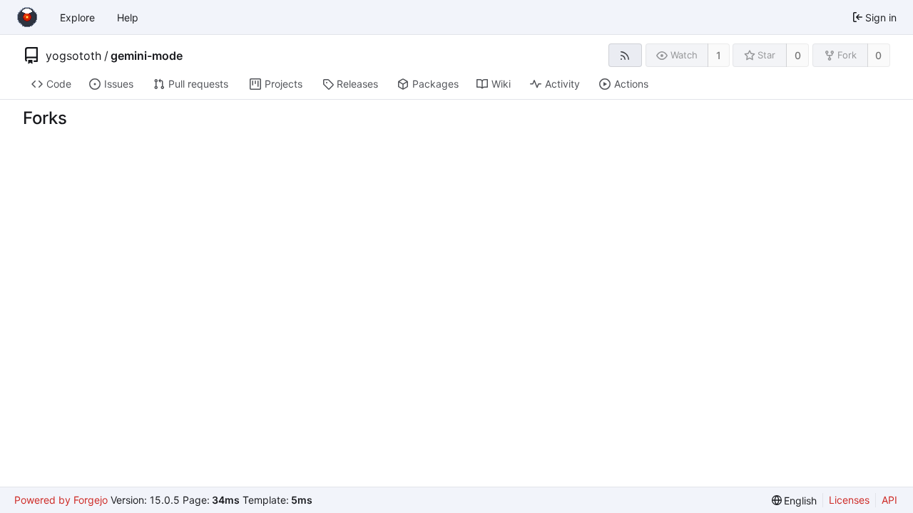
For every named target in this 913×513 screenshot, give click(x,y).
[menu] (794, 500)
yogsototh (73, 55)
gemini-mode (147, 55)
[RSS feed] (625, 55)
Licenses (849, 500)
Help (127, 17)
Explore (77, 17)
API (889, 500)
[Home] (27, 17)
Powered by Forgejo (61, 500)
